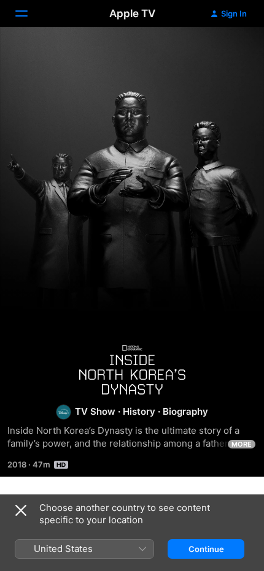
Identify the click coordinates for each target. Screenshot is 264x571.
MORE (241, 444)
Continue (206, 549)
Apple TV (132, 13)
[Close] (20, 510)
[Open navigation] (28, 13)
